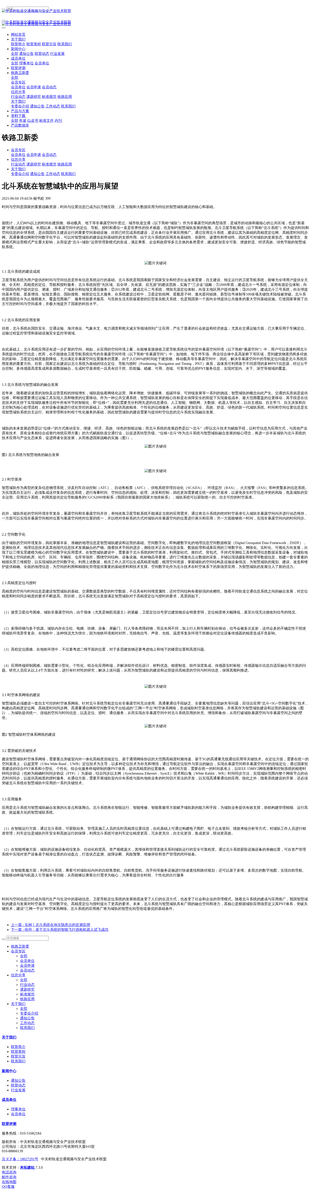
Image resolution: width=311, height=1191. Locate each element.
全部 (14, 54)
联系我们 (68, 174)
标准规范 (49, 164)
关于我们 (18, 169)
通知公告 (37, 174)
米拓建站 (28, 1167)
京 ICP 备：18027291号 (20, 1159)
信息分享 (18, 159)
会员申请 (33, 155)
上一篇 (50, 925)
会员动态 (49, 155)
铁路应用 (64, 164)
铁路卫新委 (20, 946)
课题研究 (33, 164)
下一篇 (59, 929)
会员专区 (18, 150)
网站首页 (18, 34)
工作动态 (53, 174)
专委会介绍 (20, 174)
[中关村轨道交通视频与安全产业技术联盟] (155, 11)
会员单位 (18, 155)
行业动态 (18, 164)
